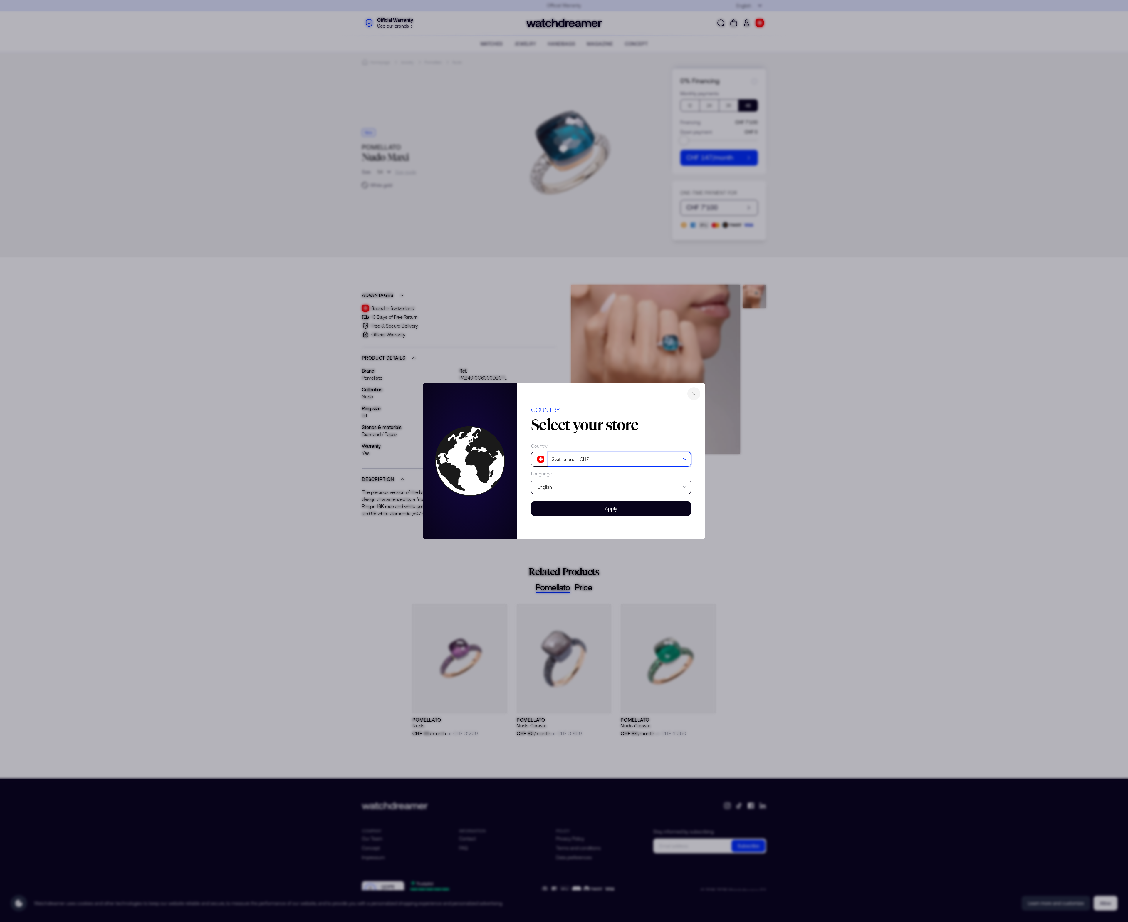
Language (541, 473)
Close (693, 393)
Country (539, 446)
